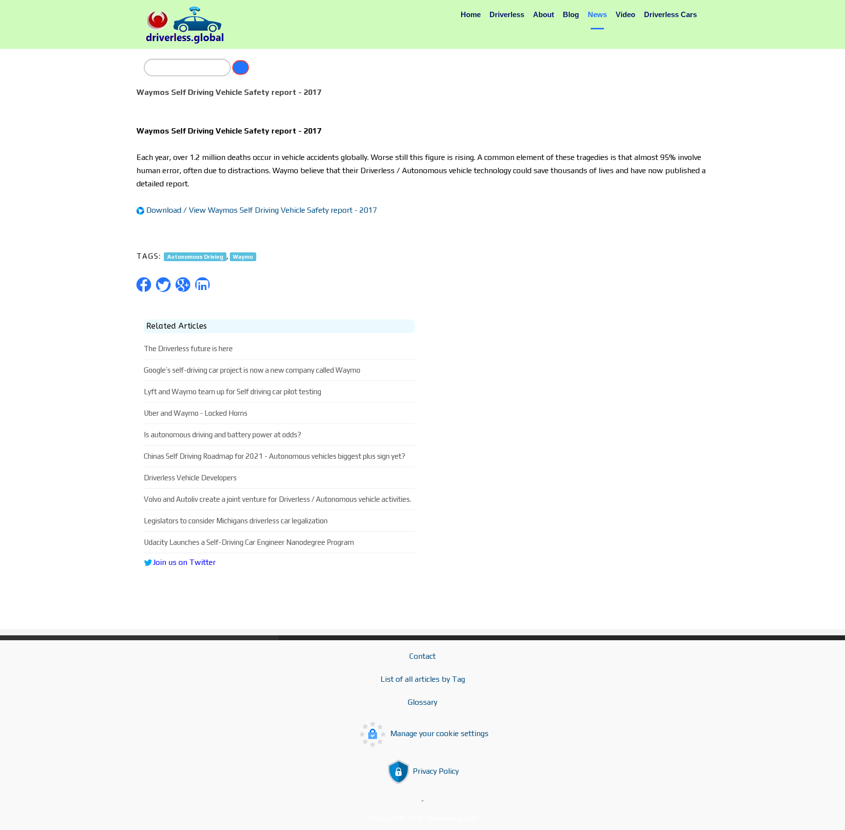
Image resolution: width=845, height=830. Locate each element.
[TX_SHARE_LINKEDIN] (202, 284)
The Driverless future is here (188, 348)
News (597, 14)
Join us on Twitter (184, 562)
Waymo (243, 256)
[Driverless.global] (188, 25)
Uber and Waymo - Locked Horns (195, 413)
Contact (422, 656)
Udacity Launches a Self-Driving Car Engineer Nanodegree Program (249, 542)
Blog (571, 14)
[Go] (240, 67)
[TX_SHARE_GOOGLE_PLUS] (183, 284)
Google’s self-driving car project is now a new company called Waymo (252, 370)
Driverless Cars (670, 14)
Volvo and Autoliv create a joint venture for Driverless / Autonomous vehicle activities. (277, 499)
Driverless (506, 14)
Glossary (422, 702)
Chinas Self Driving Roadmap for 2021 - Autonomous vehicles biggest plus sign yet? (274, 456)
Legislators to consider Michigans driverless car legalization (236, 520)
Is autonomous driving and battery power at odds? (222, 434)
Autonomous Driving (195, 256)
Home (471, 14)
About (543, 14)
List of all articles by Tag (422, 679)
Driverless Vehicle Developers (190, 477)
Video (625, 14)
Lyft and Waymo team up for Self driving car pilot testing (232, 391)
